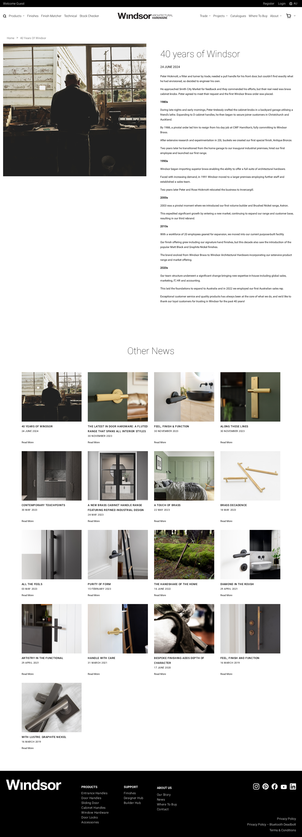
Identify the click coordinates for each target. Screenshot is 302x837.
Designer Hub (133, 798)
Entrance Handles (94, 793)
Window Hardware (95, 812)
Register (268, 3)
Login (282, 3)
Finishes (130, 793)
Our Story (164, 794)
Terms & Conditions (283, 830)
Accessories (90, 822)
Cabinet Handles (93, 807)
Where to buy (167, 804)
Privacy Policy (286, 818)
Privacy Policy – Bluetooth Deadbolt (271, 824)
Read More (28, 442)
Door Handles (91, 798)
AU (295, 3)
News (161, 799)
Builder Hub (132, 803)
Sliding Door (90, 803)
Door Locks (89, 817)
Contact (163, 809)
